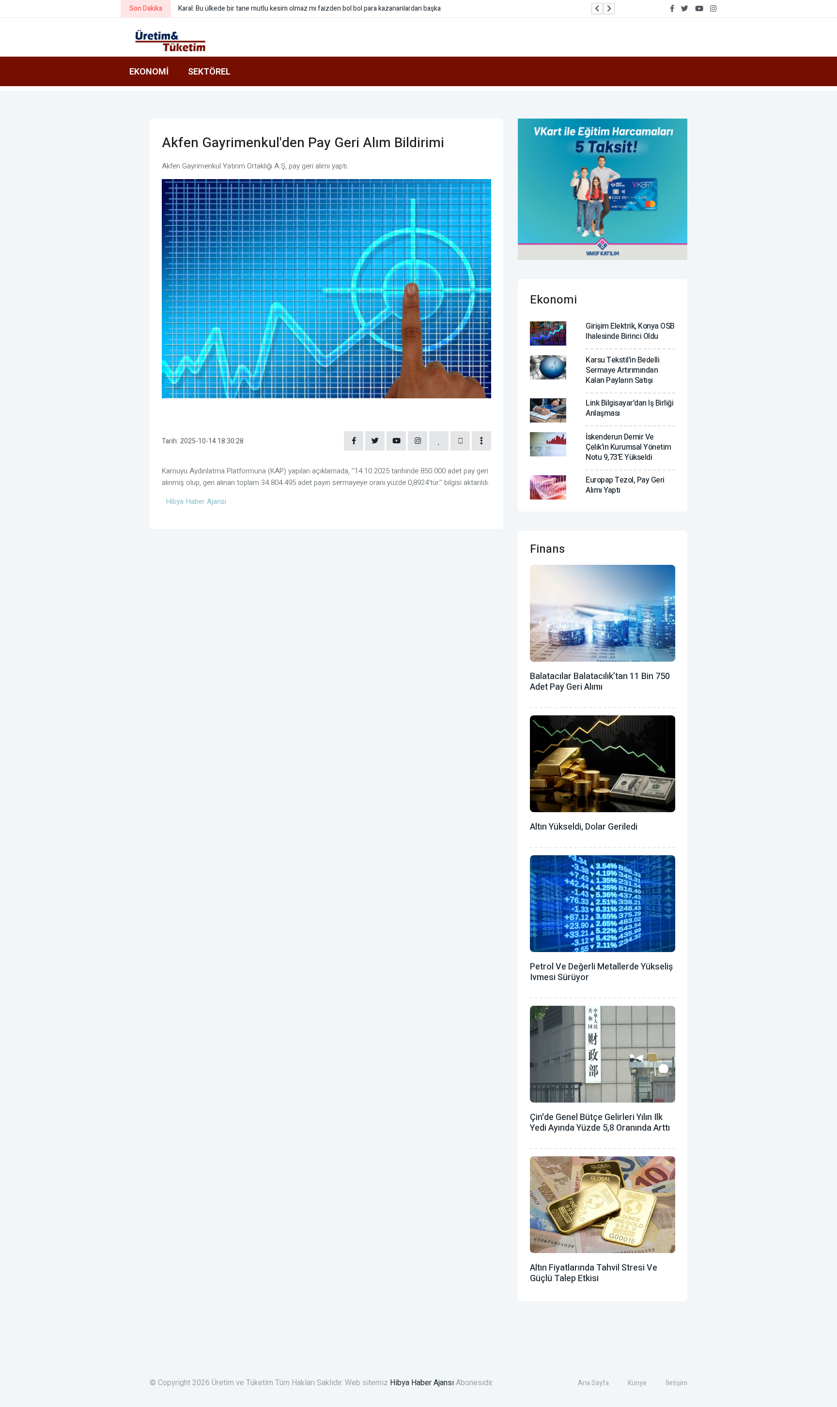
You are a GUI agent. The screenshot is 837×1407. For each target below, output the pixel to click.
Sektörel (209, 71)
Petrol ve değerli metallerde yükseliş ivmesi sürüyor (601, 972)
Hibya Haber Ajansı (422, 1383)
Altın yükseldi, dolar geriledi (583, 826)
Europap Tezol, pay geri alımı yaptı (625, 485)
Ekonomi (149, 71)
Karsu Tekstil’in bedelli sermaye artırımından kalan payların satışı (622, 370)
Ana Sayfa (593, 1383)
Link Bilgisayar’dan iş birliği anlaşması (629, 408)
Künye (637, 1383)
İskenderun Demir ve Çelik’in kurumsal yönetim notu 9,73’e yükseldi (628, 447)
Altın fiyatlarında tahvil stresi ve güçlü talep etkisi (593, 1273)
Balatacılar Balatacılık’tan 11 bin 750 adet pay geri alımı (600, 682)
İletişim (676, 1383)
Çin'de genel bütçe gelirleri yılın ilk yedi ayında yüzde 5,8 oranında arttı (600, 1123)
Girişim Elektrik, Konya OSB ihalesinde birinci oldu (630, 331)
